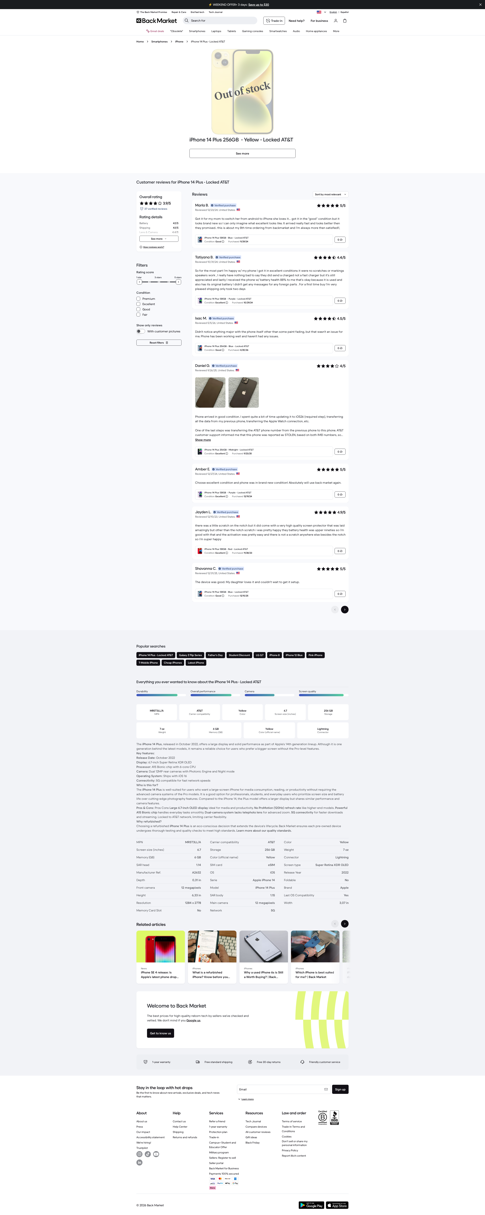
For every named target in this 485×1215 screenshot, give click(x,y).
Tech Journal (253, 1121)
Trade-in (214, 1137)
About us (141, 1121)
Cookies (287, 1136)
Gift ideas (251, 1137)
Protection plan (218, 1132)
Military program (219, 1152)
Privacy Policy (290, 1150)
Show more (203, 440)
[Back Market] (156, 20)
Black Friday (253, 1142)
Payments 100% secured (224, 1173)
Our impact (143, 1132)
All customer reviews (258, 1132)
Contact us (179, 1121)
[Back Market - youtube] (156, 1154)
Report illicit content (294, 1155)
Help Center (180, 1126)
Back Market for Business (224, 1168)
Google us (193, 1020)
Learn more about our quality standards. (264, 830)
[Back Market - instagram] (139, 1154)
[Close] (480, 4)
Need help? (297, 21)
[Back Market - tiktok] (148, 1154)
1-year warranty (218, 1126)
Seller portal (216, 1163)
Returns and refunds (185, 1137)
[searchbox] (223, 20)
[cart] (345, 20)
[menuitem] (197, 31)
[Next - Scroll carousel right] (345, 924)
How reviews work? (153, 247)
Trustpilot (142, 1148)
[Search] (187, 20)
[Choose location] (322, 12)
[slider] (139, 282)
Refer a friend (217, 1121)
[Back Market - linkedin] (139, 1162)
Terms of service (292, 1121)
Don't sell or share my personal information (294, 1143)
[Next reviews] (345, 609)
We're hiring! (143, 1142)
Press (139, 1126)
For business (319, 21)
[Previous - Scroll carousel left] (335, 924)
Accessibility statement (150, 1137)
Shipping (178, 1132)
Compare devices (256, 1126)
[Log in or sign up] (336, 20)
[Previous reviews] (335, 609)
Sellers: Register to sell (222, 1157)
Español (345, 12)
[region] (242, 957)
